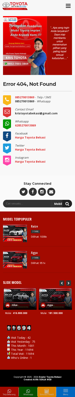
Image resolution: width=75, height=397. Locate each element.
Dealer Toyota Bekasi (50, 377)
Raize (34, 226)
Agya (34, 252)
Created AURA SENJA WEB (37, 379)
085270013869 (25, 97)
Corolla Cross (55, 305)
